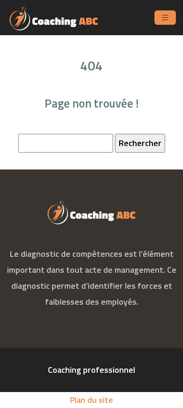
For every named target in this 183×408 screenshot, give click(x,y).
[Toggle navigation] (165, 17)
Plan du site (91, 399)
